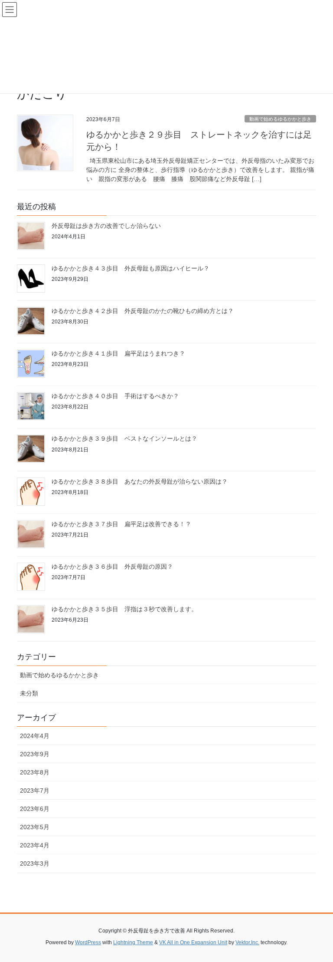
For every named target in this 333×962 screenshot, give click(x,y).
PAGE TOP (317, 925)
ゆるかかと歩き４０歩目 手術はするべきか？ (115, 395)
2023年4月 (34, 845)
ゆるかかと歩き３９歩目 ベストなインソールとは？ (124, 438)
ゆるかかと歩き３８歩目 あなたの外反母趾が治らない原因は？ (140, 481)
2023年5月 (34, 827)
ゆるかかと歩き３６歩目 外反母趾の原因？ (112, 566)
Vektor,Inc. (247, 942)
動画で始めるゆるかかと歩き (280, 119)
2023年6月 (34, 808)
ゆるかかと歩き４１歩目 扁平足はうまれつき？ (118, 353)
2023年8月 (34, 772)
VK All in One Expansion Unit (193, 942)
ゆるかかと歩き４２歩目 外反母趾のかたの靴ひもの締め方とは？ (143, 310)
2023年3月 (34, 863)
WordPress (88, 942)
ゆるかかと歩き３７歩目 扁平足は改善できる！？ (121, 524)
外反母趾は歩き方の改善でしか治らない (106, 225)
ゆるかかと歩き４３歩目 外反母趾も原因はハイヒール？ (130, 268)
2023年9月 (34, 754)
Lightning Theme (133, 942)
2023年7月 (34, 790)
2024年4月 (34, 735)
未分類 (29, 693)
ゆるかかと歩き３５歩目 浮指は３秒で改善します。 (124, 609)
